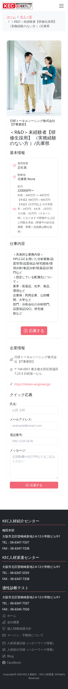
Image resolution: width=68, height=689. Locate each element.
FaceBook (14, 662)
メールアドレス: (21, 419)
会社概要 (13, 622)
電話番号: (16, 435)
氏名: (13, 404)
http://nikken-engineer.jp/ (32, 384)
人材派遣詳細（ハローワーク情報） (31, 643)
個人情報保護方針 (19, 628)
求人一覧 (26, 17)
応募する (36, 330)
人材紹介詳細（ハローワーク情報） (31, 649)
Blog (10, 656)
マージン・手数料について (25, 635)
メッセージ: (18, 450)
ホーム (11, 17)
